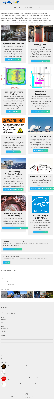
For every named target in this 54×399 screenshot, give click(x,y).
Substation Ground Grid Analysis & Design (10, 275)
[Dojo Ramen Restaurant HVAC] (23, 294)
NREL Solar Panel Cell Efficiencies (14, 371)
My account (3, 355)
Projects (3, 344)
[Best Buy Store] (4, 294)
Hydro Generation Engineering (7, 273)
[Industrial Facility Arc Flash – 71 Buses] (43, 294)
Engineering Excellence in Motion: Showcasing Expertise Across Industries (22, 365)
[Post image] (3, 366)
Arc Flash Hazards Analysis (6, 278)
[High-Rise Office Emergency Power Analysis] (17, 294)
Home (2, 338)
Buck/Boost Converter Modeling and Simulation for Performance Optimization (23, 383)
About (2, 347)
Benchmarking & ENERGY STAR (7, 284)
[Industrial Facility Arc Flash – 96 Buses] (50, 294)
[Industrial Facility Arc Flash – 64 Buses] (30, 294)
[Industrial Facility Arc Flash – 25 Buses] (37, 294)
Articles (2, 352)
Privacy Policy (4, 358)
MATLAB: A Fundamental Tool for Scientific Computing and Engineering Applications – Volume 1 (27, 377)
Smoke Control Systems (6, 281)
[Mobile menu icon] (51, 2)
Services (3, 341)
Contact (3, 350)
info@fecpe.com (4, 328)
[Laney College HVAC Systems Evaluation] (10, 294)
